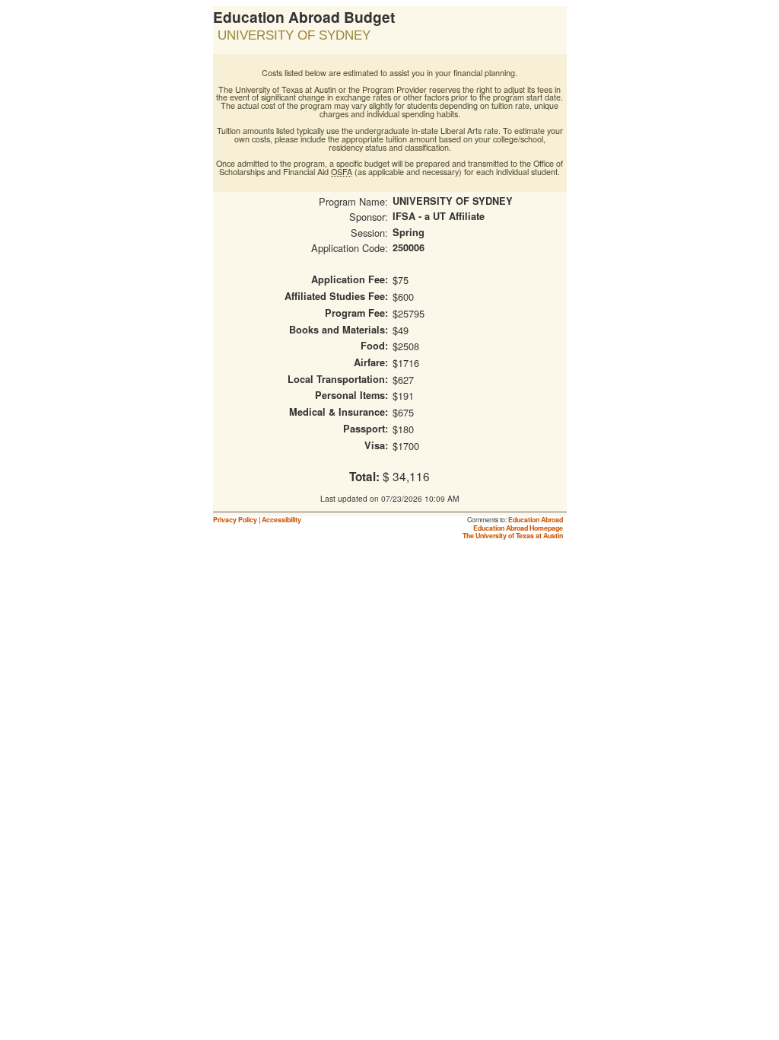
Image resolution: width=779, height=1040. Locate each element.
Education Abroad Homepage (518, 528)
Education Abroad (535, 520)
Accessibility (281, 520)
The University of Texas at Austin (513, 536)
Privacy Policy (235, 520)
